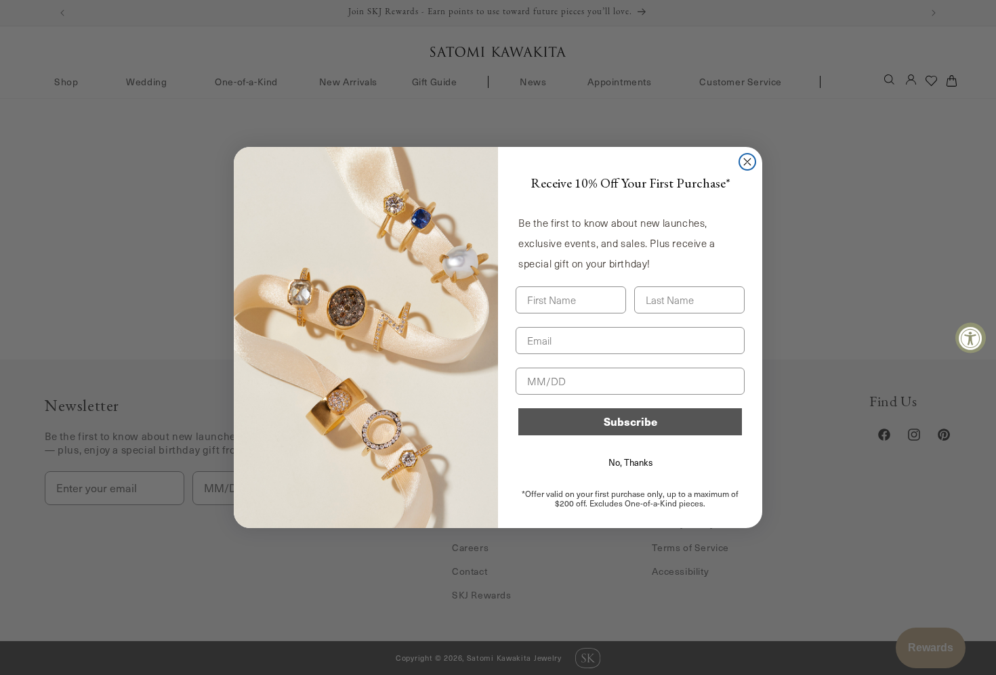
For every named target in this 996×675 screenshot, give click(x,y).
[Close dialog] (747, 162)
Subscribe (630, 421)
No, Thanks (630, 462)
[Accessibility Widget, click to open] (970, 337)
